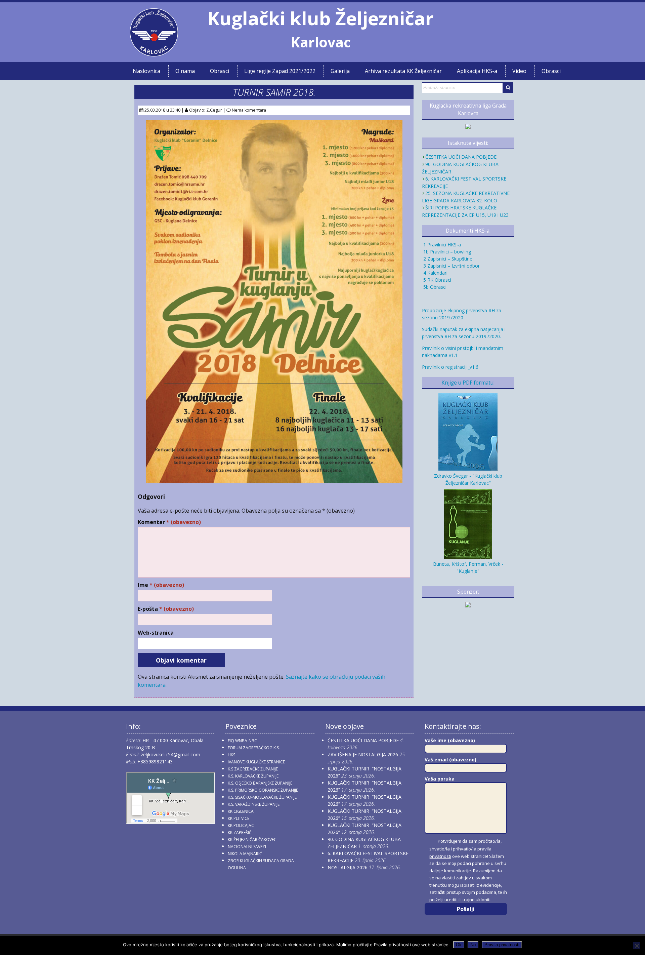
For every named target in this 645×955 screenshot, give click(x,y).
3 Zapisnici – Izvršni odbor (451, 266)
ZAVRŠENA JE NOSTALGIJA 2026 (363, 754)
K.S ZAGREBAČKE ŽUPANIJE (253, 769)
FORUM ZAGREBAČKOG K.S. (254, 748)
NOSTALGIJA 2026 (348, 867)
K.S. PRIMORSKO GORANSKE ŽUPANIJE (263, 790)
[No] (636, 945)
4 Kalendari (434, 273)
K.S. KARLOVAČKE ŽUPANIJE (253, 776)
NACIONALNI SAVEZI (247, 846)
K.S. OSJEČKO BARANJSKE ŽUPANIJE (260, 783)
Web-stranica (156, 632)
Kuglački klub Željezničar (320, 18)
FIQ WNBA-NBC (242, 741)
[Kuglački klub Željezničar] (154, 53)
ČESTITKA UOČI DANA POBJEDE (461, 157)
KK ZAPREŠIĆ (240, 832)
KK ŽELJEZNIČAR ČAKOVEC (252, 839)
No (473, 944)
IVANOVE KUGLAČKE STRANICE (256, 762)
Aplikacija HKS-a (477, 71)
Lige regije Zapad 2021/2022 (279, 71)
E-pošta (166, 608)
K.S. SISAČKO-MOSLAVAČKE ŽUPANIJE (262, 797)
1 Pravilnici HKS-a (441, 244)
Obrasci (219, 71)
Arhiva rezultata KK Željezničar (403, 71)
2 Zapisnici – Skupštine (447, 258)
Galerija (340, 71)
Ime (161, 585)
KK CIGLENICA (241, 811)
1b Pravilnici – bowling (446, 251)
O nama (185, 71)
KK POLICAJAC (241, 825)
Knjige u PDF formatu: (467, 382)
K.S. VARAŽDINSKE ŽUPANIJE (254, 804)
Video (519, 71)
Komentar (169, 522)
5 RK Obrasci (436, 280)
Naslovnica (146, 71)
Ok (459, 944)
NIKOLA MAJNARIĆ (245, 854)
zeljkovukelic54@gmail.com (170, 754)
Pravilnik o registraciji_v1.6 (450, 367)
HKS (231, 755)
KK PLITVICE (238, 818)
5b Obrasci (434, 287)
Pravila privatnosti (501, 944)
